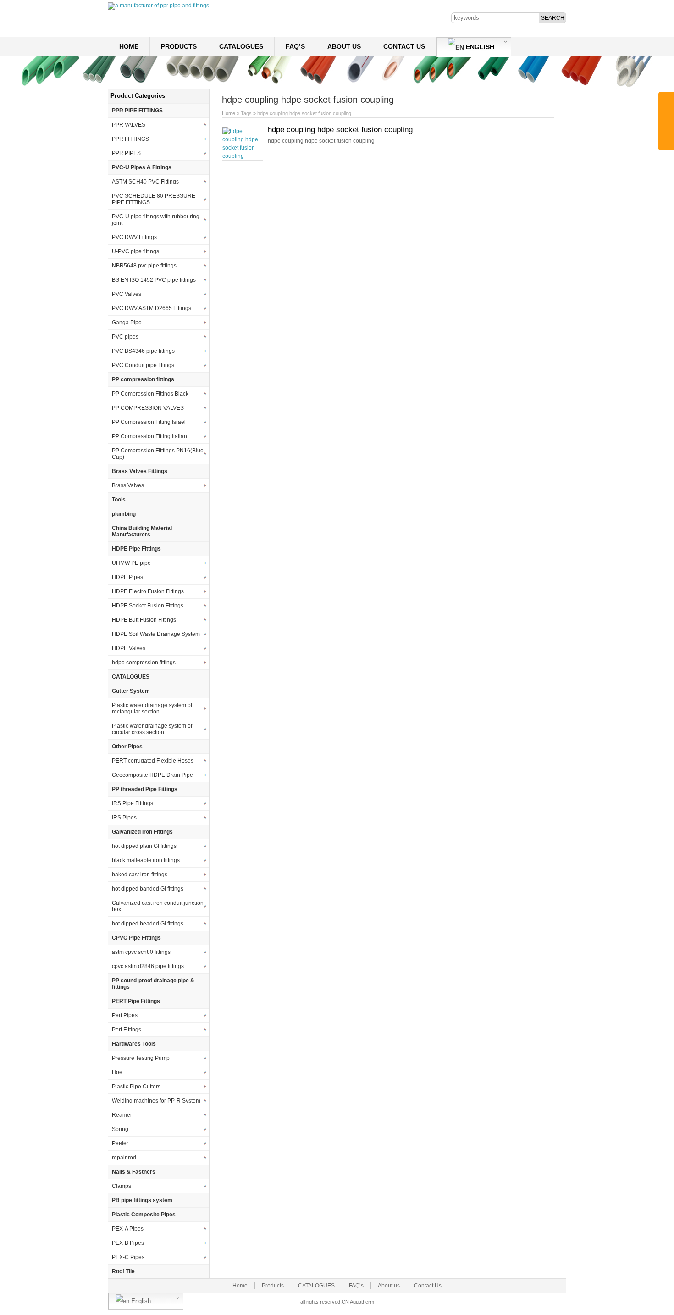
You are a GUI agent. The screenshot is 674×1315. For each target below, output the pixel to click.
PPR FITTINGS (130, 139)
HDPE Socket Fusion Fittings (147, 605)
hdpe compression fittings (144, 662)
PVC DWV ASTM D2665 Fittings (151, 308)
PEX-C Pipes (128, 1257)
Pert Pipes (125, 1015)
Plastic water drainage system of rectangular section (152, 708)
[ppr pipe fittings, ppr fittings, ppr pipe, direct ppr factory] (158, 5)
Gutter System (131, 691)
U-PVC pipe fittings (135, 251)
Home (128, 46)
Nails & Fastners (133, 1172)
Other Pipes (127, 746)
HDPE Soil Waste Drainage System (156, 634)
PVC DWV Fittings (134, 237)
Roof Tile (123, 1271)
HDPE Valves (128, 648)
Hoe (117, 1072)
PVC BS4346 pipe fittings (143, 351)
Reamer (122, 1115)
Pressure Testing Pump (141, 1058)
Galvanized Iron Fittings (142, 832)
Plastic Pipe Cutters (136, 1086)
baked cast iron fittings (139, 874)
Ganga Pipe (127, 322)
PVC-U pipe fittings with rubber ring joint (155, 219)
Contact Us (404, 46)
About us (344, 46)
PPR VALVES (128, 125)
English (479, 46)
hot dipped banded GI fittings (147, 889)
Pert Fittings (126, 1029)
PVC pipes (125, 337)
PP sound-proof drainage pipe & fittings (153, 983)
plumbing (124, 514)
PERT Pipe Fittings (136, 1001)
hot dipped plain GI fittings (144, 846)
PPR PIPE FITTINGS (137, 110)
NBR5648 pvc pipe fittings (144, 265)
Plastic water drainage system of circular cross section (152, 729)
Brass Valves (128, 485)
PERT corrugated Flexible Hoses (152, 761)
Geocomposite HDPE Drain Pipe (152, 775)
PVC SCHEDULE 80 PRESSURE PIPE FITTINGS (153, 199)
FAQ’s (295, 46)
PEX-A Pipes (128, 1229)
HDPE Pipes (127, 577)
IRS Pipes (124, 817)
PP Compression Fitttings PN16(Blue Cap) (158, 453)
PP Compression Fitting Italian (149, 436)
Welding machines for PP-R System (156, 1101)
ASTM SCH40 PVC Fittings (145, 181)
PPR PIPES (126, 153)
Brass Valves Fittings (139, 471)
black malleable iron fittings (146, 860)
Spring (120, 1129)
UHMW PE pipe (131, 563)
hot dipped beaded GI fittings (147, 923)
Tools (119, 499)
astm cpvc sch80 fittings (141, 952)
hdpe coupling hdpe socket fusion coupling (340, 129)
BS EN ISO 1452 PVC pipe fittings (154, 280)
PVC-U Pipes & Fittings (141, 167)
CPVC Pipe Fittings (136, 938)
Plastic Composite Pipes (144, 1214)
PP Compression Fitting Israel (149, 422)
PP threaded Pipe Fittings (144, 789)
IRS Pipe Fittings (132, 803)
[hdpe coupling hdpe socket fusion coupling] (242, 156)
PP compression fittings (143, 379)
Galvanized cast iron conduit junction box (158, 906)
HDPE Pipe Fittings (136, 549)
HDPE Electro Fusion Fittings (148, 591)
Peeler (120, 1143)
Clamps (121, 1186)
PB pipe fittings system (142, 1200)
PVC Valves (126, 294)
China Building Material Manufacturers (142, 531)
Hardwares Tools (134, 1044)
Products (179, 46)
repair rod (124, 1157)
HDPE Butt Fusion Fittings (144, 620)
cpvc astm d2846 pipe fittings (148, 966)
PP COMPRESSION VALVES (148, 408)
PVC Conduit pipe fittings (143, 365)
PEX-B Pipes (128, 1243)
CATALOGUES (241, 46)
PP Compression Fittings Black (150, 393)
